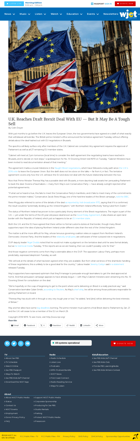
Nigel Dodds (33, 242)
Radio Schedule (58, 358)
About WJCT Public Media (17, 397)
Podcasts (55, 366)
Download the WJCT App (17, 382)
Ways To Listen (57, 386)
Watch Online (12, 366)
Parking (38, 413)
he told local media (24, 246)
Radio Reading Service (61, 382)
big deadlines (43, 308)
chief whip (79, 289)
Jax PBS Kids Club (102, 362)
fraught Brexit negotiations (67, 168)
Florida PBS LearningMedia (106, 366)
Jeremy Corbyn (98, 264)
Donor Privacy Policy (15, 417)
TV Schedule (11, 362)
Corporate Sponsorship (46, 401)
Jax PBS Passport (14, 370)
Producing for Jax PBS (45, 405)
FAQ (8, 421)
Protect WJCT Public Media (47, 417)
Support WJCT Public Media (48, 397)
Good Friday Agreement (88, 215)
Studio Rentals (42, 409)
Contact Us (11, 405)
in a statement (117, 264)
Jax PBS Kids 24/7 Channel (18, 378)
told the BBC (122, 197)
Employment (12, 413)
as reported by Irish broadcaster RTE (82, 202)
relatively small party (66, 237)
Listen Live (56, 362)
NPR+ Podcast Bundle (61, 370)
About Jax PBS (12, 358)
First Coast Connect (60, 378)
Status (8, 401)
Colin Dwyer (17, 128)
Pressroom (40, 421)
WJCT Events (12, 409)
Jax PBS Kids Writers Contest (107, 370)
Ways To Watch (13, 374)
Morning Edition (33, 3)
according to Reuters (54, 289)
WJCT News (56, 374)
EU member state (81, 218)
